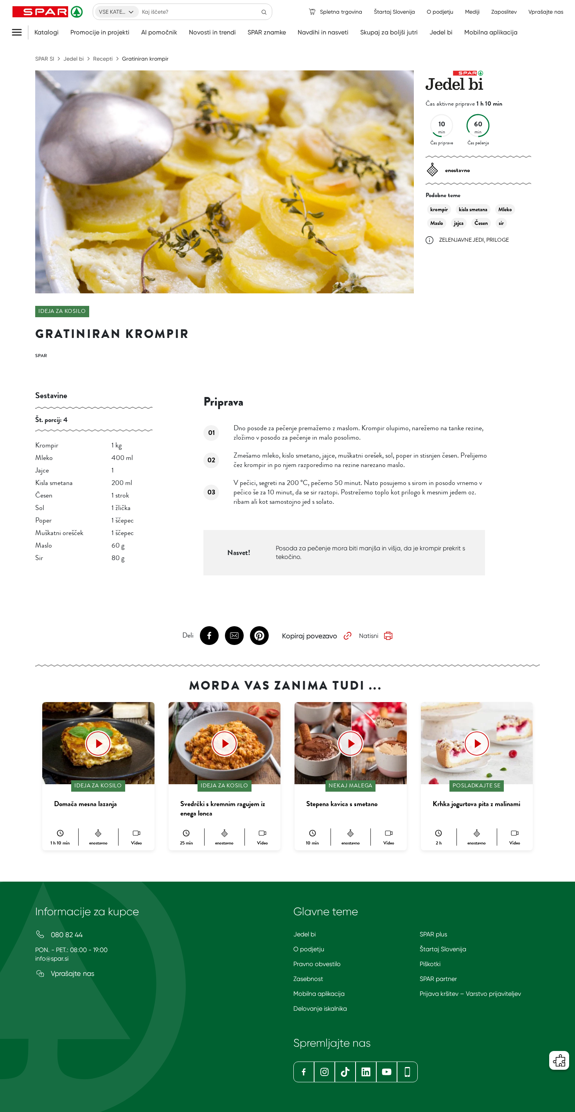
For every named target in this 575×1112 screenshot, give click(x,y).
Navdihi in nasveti (323, 32)
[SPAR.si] (48, 12)
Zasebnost (308, 979)
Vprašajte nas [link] (545, 12)
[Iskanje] (264, 12)
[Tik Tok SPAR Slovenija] (345, 1072)
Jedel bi (441, 32)
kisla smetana (473, 209)
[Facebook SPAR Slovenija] (303, 1072)
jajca (459, 223)
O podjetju (308, 949)
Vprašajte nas (71, 973)
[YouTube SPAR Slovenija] (386, 1072)
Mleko (505, 209)
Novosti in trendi (212, 32)
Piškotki (430, 964)
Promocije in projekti (99, 32)
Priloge (497, 240)
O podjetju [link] (440, 12)
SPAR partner (438, 979)
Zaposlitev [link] (504, 12)
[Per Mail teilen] (234, 635)
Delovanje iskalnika (320, 1008)
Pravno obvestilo (317, 964)
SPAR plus (433, 934)
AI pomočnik (159, 32)
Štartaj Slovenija (443, 949)
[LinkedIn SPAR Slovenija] (366, 1072)
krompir (439, 209)
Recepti (103, 59)
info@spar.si (51, 958)
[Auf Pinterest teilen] (259, 635)
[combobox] (117, 12)
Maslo (436, 223)
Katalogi (46, 32)
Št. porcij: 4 (51, 420)
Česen (481, 223)
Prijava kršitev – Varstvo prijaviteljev (470, 993)
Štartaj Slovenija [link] (394, 12)
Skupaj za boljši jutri (389, 32)
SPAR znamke (267, 32)
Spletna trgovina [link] (341, 12)
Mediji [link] (472, 12)
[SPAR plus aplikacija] (407, 1072)
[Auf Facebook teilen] (209, 635)
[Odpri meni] (20, 32)
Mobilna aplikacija (491, 32)
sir (501, 223)
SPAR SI (44, 59)
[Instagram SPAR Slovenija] (324, 1072)
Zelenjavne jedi (461, 240)
